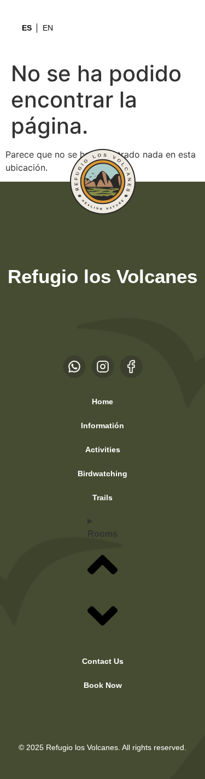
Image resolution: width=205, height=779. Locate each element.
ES (27, 27)
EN (48, 27)
